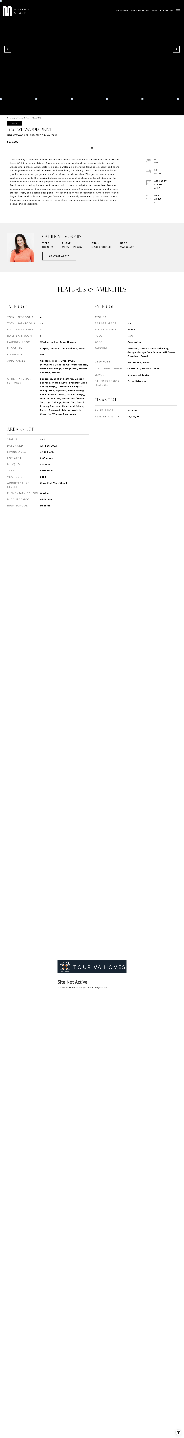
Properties (122, 11)
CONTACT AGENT (59, 256)
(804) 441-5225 (74, 246)
